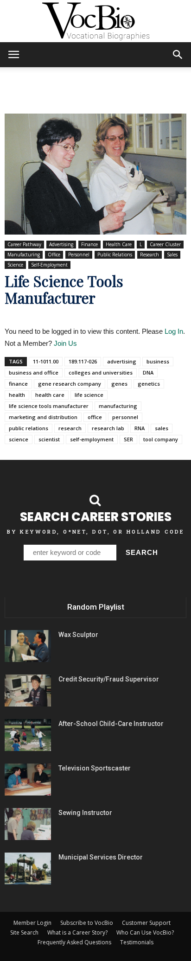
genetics (149, 383)
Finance (89, 244)
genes (119, 383)
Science (15, 264)
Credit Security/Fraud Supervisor (108, 679)
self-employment (92, 439)
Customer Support (146, 923)
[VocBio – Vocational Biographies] (95, 21)
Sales (172, 254)
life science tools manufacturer (49, 405)
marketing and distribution (43, 417)
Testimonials (136, 942)
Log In (174, 331)
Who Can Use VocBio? (145, 932)
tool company (160, 439)
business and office (33, 372)
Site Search (24, 932)
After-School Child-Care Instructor (111, 723)
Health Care (119, 244)
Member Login (32, 923)
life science (89, 394)
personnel (125, 417)
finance (18, 383)
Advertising (61, 244)
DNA (148, 372)
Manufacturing (23, 254)
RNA (139, 428)
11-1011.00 (45, 361)
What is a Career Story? (77, 932)
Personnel (78, 254)
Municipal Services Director (100, 857)
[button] (178, 54)
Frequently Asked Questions (74, 942)
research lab (108, 428)
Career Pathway (24, 244)
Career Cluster (165, 244)
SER (128, 439)
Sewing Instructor (85, 812)
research (70, 428)
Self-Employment (49, 264)
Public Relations (114, 254)
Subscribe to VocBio (86, 923)
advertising (121, 361)
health (17, 394)
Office (54, 254)
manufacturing (118, 405)
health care (49, 394)
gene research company (69, 383)
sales (161, 428)
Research (149, 254)
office (95, 417)
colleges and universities (101, 372)
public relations (28, 428)
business (157, 361)
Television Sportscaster (94, 768)
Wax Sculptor (78, 634)
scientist (49, 439)
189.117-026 (83, 361)
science (18, 439)
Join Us (65, 343)
